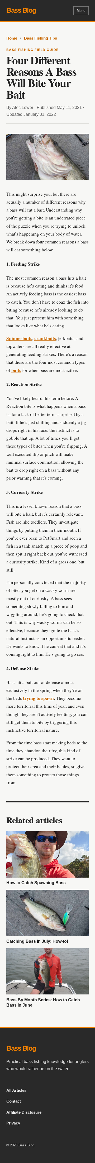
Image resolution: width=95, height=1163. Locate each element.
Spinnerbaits (19, 338)
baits (16, 370)
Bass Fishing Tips (40, 38)
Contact (13, 1101)
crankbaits (45, 338)
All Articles (16, 1090)
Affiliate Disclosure (23, 1112)
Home (11, 38)
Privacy (13, 1123)
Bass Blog (21, 10)
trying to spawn (38, 698)
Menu (81, 11)
